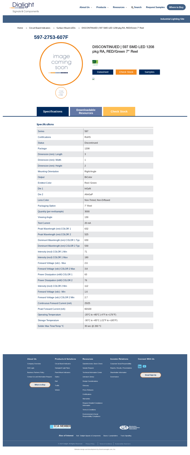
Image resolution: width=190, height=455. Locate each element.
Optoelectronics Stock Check (93, 364)
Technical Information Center (92, 372)
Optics (57, 377)
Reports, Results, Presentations (121, 368)
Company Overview (34, 364)
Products (101, 7)
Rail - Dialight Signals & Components (88, 436)
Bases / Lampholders (110, 436)
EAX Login (30, 368)
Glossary (86, 385)
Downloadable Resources (85, 111)
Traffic (57, 385)
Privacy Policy (90, 444)
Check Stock (126, 72)
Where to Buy (40, 385)
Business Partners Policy (35, 372)
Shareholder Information (118, 372)
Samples (149, 72)
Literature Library (88, 377)
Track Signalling (126, 436)
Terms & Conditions (89, 410)
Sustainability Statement (122, 444)
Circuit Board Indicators (63, 364)
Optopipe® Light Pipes (62, 368)
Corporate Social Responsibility (120, 364)
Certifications (87, 394)
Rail (56, 381)
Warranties (86, 399)
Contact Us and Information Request (39, 377)
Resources (119, 7)
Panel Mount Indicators (62, 372)
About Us (85, 7)
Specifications (52, 111)
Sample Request (88, 368)
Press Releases (88, 390)
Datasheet (102, 72)
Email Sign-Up (150, 375)
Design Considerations (90, 381)
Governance (114, 377)
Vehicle (57, 390)
